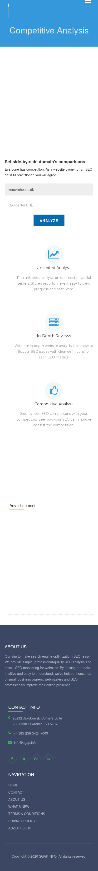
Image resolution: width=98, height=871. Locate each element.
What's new (18, 806)
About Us (16, 799)
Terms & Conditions (26, 813)
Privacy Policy (21, 820)
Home (13, 785)
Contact (16, 792)
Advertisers (19, 828)
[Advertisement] (49, 98)
